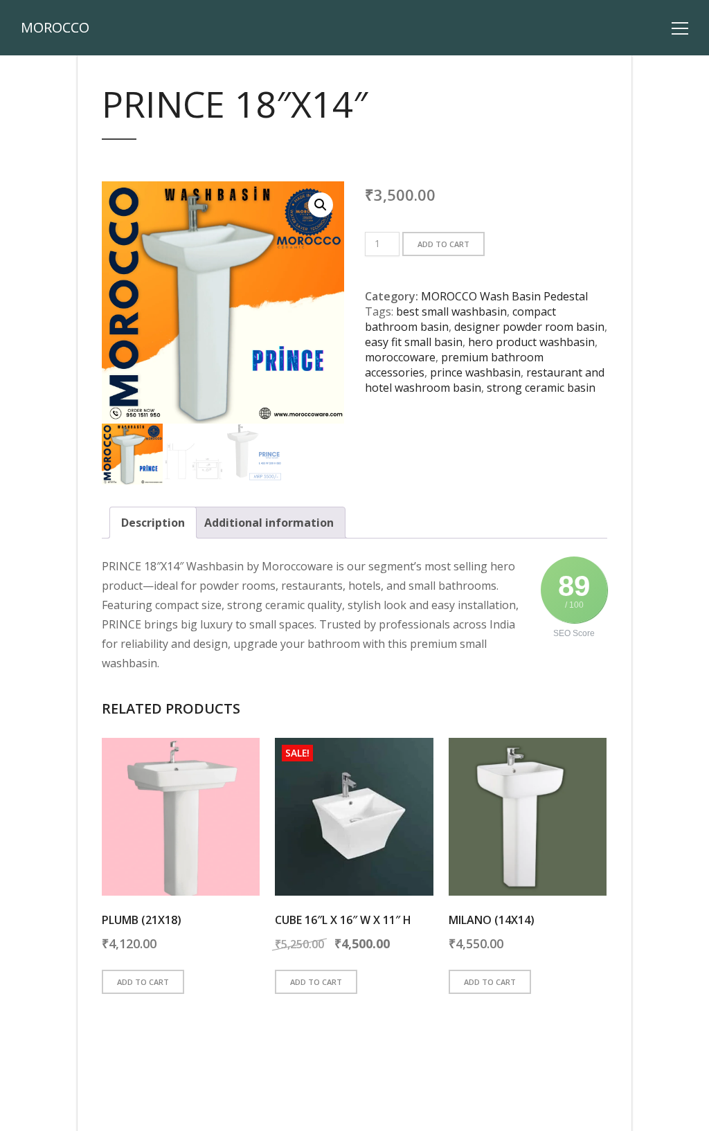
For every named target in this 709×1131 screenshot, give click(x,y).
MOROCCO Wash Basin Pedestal (504, 296)
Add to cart (443, 244)
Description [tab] (153, 522)
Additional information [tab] (269, 522)
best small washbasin (451, 311)
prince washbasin (475, 372)
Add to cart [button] (143, 982)
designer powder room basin (529, 326)
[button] (320, 204)
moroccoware (400, 357)
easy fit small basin (414, 342)
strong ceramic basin (541, 387)
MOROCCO (55, 27)
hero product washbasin (531, 342)
